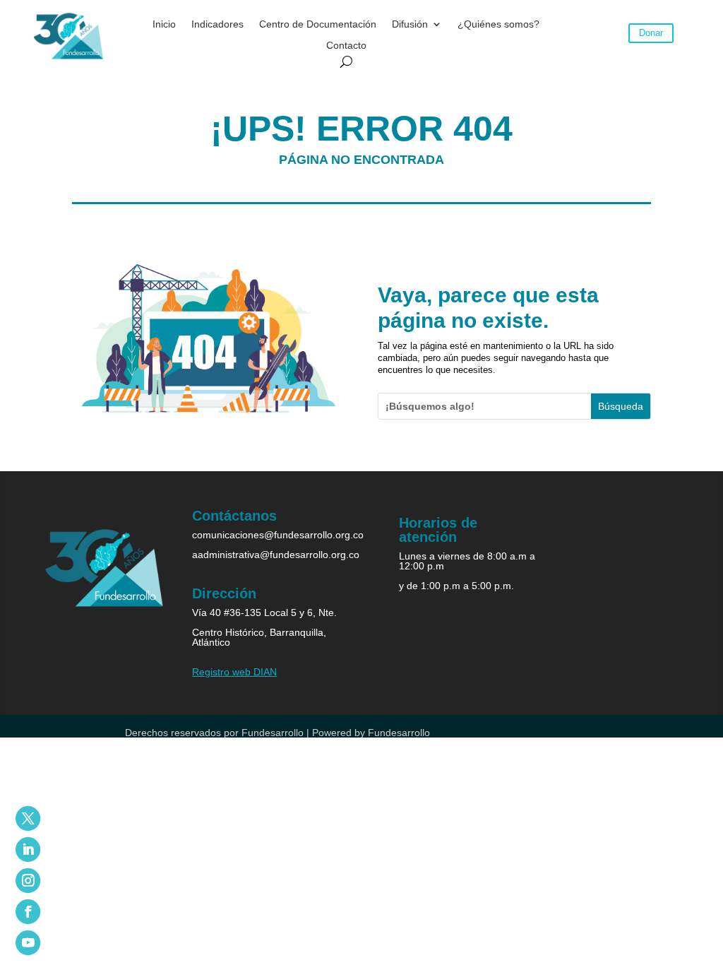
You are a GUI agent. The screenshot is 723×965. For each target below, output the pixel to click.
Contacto (346, 45)
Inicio (164, 24)
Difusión (410, 24)
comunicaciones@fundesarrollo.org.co (278, 534)
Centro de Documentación (317, 24)
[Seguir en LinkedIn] (28, 849)
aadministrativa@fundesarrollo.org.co (275, 554)
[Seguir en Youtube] (28, 942)
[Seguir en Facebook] (28, 911)
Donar (651, 33)
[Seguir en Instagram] (28, 880)
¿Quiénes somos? (498, 24)
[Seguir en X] (28, 818)
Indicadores (217, 24)
